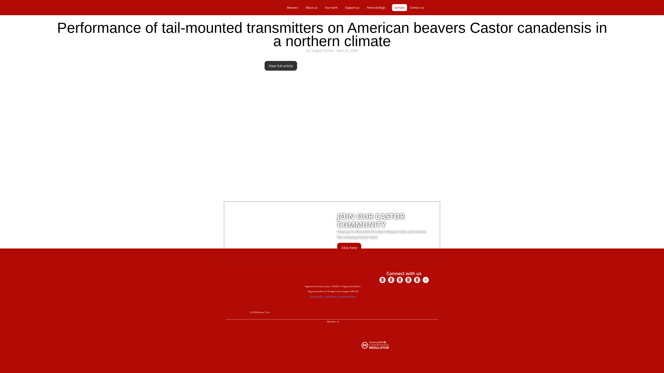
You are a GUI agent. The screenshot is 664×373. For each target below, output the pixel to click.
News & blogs (376, 7)
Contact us (417, 7)
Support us (352, 7)
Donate (399, 7)
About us (311, 7)
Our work (331, 7)
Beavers (292, 7)
